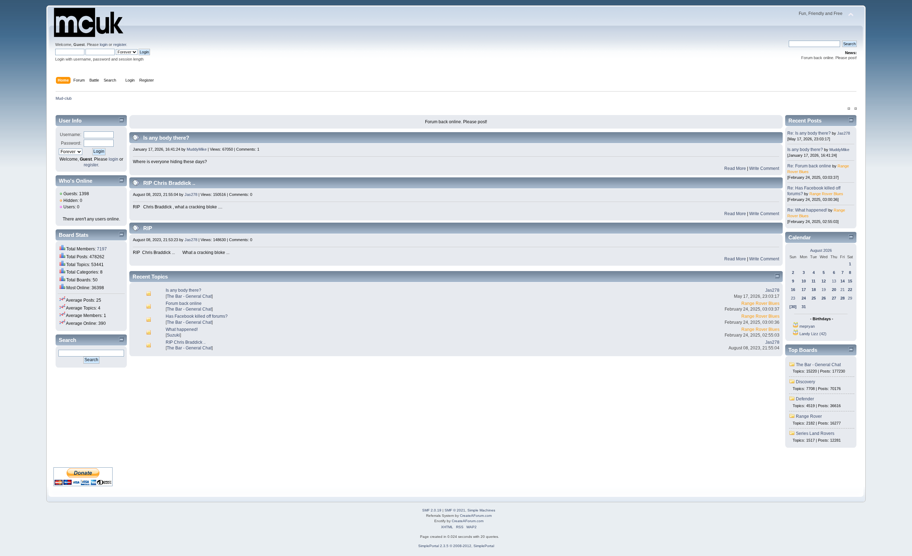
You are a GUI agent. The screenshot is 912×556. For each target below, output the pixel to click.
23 (793, 298)
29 (850, 298)
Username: (70, 134)
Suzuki (173, 335)
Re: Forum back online (809, 165)
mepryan (807, 326)
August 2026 (821, 250)
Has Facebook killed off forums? (197, 316)
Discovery (805, 381)
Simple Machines (481, 510)
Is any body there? (166, 138)
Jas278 (191, 194)
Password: (71, 143)
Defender (805, 398)
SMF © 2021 (455, 510)
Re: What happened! (807, 210)
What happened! (182, 329)
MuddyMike (197, 149)
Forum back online (184, 303)
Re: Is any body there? (809, 133)
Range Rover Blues (760, 303)
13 (834, 281)
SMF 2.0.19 (431, 510)
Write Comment (764, 168)
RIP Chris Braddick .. (169, 183)
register (119, 44)
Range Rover (809, 416)
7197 (102, 248)
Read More (735, 168)
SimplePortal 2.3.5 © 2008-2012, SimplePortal (456, 546)
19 (824, 289)
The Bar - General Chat (189, 296)
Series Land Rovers (815, 433)
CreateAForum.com (476, 516)
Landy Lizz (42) (812, 334)
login (104, 44)
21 (842, 289)
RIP (147, 228)
